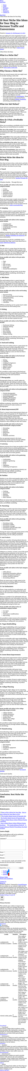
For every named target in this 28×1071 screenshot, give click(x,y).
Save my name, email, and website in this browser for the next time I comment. (13, 861)
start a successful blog (16, 205)
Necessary (5, 925)
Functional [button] (3, 1025)
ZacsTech (2, 2)
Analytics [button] (2, 1043)
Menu (1, 0)
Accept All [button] (12, 895)
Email (2, 855)
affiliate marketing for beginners (15, 235)
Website (2, 858)
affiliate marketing (20, 99)
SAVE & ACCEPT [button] (4, 1070)
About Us (2, 883)
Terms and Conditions (6, 878)
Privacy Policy (4, 877)
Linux (4, 6)
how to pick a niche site (10, 67)
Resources (6, 11)
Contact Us (6, 12)
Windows (5, 8)
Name (2, 852)
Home (4, 5)
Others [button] (2, 1063)
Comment (3, 838)
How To (5, 9)
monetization (20, 96)
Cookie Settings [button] (4, 895)
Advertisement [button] (4, 1052)
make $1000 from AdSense (7, 242)
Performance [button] (3, 1034)
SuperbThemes (22, 884)
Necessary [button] (3, 923)
